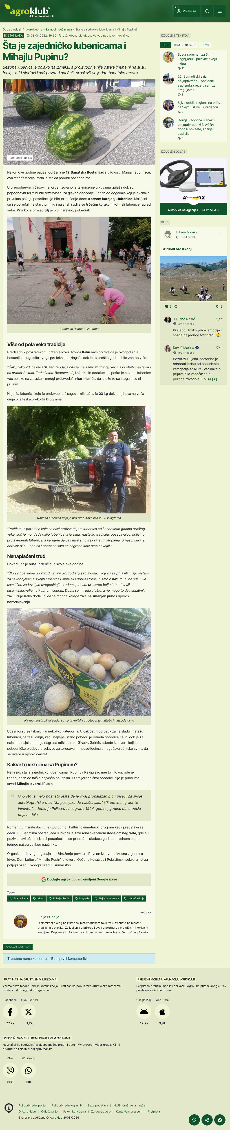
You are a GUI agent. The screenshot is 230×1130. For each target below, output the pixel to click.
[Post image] (193, 278)
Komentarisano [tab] (184, 45)
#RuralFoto (172, 249)
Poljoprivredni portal (33, 1105)
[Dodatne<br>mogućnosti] (220, 1120)
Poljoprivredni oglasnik (67, 1105)
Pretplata (154, 1111)
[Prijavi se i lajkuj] (194, 1120)
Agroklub (56, 1117)
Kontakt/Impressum (129, 1111)
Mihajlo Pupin (61, 898)
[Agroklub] (29, 10)
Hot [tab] (165, 45)
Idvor (40, 898)
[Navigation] (220, 11)
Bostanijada (20, 898)
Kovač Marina (183, 348)
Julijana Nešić (184, 319)
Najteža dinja (136, 898)
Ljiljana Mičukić (187, 232)
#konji (187, 249)
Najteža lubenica (108, 898)
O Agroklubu (27, 1111)
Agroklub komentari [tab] (18, 946)
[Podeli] (207, 1120)
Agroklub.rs (34, 29)
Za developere (101, 1111)
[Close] (207, 11)
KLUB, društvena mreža (129, 1105)
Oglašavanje (49, 1111)
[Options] (220, 233)
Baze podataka (98, 1105)
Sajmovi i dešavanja (58, 29)
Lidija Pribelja (48, 917)
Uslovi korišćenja (74, 1111)
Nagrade (84, 898)
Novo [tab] (205, 45)
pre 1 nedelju (189, 237)
